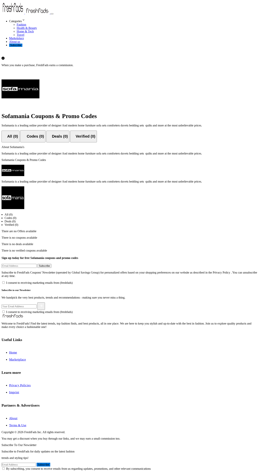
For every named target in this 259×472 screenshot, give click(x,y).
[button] (133, 20)
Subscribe (15, 45)
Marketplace (16, 38)
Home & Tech (25, 31)
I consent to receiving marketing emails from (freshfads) (39, 282)
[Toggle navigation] (51, 13)
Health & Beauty (27, 28)
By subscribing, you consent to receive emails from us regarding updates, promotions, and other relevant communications (78, 468)
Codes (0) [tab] (10, 218)
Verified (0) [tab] (11, 224)
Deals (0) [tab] (10, 221)
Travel (20, 34)
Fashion (21, 24)
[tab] (11, 136)
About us (14, 41)
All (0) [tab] (9, 214)
